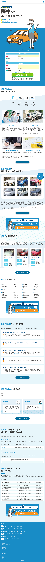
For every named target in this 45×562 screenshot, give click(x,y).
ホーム (2, 542)
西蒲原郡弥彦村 (4, 295)
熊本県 (15, 538)
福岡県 (24, 538)
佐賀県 (21, 538)
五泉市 (3, 292)
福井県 (11, 528)
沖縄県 (5, 539)
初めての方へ (3, 543)
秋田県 (11, 526)
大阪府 (15, 533)
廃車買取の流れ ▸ (22, 162)
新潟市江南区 (36, 284)
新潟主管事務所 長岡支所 (6, 461)
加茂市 (14, 289)
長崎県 (18, 538)
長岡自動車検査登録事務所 (6, 448)
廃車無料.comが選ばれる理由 (6, 544)
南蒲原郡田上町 (15, 295)
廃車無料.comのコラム (5, 554)
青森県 (21, 526)
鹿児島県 (5, 538)
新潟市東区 (14, 284)
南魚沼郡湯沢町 (4, 297)
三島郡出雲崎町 (36, 295)
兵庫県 (12, 533)
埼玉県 (18, 531)
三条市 (14, 287)
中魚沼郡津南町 (15, 297)
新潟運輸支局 (4, 447)
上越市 (14, 292)
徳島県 (5, 536)
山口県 (5, 534)
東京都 (24, 531)
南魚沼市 (14, 294)
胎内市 (24, 294)
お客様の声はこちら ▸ (22, 418)
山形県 (8, 526)
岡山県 (11, 534)
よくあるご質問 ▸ (22, 377)
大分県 (12, 538)
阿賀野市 (24, 292)
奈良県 (9, 533)
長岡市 (3, 287)
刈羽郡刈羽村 (25, 297)
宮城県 (15, 526)
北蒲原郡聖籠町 (36, 294)
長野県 (18, 528)
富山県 (5, 528)
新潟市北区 (4, 284)
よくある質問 (3, 549)
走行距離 (9, 60)
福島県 (5, 526)
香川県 (8, 536)
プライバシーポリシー (22, 72)
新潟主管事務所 (4, 459)
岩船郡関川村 (36, 297)
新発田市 (35, 287)
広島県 (8, 534)
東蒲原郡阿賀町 (26, 295)
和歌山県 (5, 533)
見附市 (35, 289)
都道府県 (9, 70)
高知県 (15, 536)
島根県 (15, 534)
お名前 (9, 65)
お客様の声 (3, 552)
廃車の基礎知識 (4, 553)
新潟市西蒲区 (36, 286)
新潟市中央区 (25, 284)
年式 (9, 58)
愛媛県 (11, 536)
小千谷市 (3, 289)
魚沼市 (3, 294)
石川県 (21, 528)
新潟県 (8, 528)
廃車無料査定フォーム (5, 546)
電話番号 (9, 68)
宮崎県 (9, 538)
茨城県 (9, 531)
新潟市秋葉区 (4, 286)
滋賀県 (21, 533)
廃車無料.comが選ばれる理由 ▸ (22, 213)
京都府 (18, 533)
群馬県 (15, 531)
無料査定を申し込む (22, 75)
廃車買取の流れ (4, 547)
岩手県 (18, 526)
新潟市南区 (14, 286)
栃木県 (12, 531)
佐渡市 (35, 292)
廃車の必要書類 (16, 353)
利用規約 (16, 72)
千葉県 (21, 531)
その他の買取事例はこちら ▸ (22, 272)
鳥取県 (18, 534)
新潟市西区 (25, 286)
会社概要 (3, 556)
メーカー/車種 (10, 56)
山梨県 (15, 528)
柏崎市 (24, 287)
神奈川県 (5, 531)
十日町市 (24, 289)
